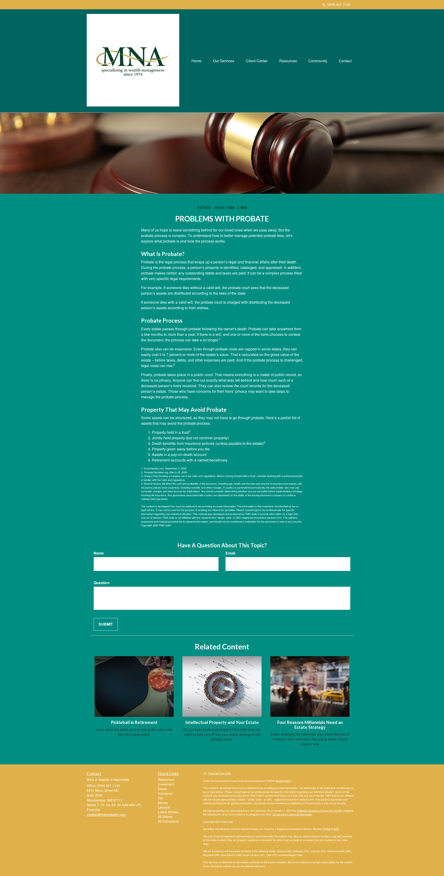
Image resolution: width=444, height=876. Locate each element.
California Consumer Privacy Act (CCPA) (319, 810)
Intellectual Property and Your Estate (222, 722)
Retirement (166, 779)
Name (99, 553)
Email (230, 553)
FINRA (326, 829)
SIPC (336, 829)
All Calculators (168, 821)
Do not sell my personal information (292, 814)
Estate (162, 788)
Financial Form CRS (219, 773)
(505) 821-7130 (338, 4)
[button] (223, 61)
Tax (160, 798)
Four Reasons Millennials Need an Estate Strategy (310, 725)
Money (163, 802)
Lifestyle (164, 807)
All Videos (165, 816)
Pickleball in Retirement (134, 722)
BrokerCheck (283, 780)
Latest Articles (168, 812)
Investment (166, 784)
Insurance (165, 793)
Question (102, 582)
